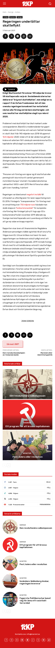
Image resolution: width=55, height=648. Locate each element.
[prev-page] (4, 465)
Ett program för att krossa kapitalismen (27, 426)
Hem (4, 12)
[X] (11, 36)
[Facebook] (5, 36)
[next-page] (8, 465)
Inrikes (17, 12)
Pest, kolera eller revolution (28, 456)
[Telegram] (17, 36)
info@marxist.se (33, 634)
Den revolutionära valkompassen (27, 395)
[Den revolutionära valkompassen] (27, 384)
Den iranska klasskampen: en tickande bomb (14, 354)
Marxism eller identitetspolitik (44, 354)
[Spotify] (22, 640)
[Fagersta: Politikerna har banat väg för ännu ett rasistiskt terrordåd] (10, 599)
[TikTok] (33, 640)
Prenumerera (45, 504)
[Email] (30, 36)
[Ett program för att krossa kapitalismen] (27, 415)
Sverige (10, 12)
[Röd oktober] (49, 640)
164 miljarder (8, 137)
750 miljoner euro (27, 205)
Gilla (48, 482)
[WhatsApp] (23, 36)
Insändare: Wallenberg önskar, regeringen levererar (34, 582)
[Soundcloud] (17, 640)
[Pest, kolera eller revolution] (27, 445)
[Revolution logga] (27, 3)
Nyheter (12, 17)
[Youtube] (43, 640)
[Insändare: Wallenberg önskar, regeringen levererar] (10, 581)
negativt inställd (34, 194)
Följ (48, 488)
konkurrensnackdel (25, 208)
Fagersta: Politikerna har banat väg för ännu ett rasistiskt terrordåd (35, 600)
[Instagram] (11, 640)
